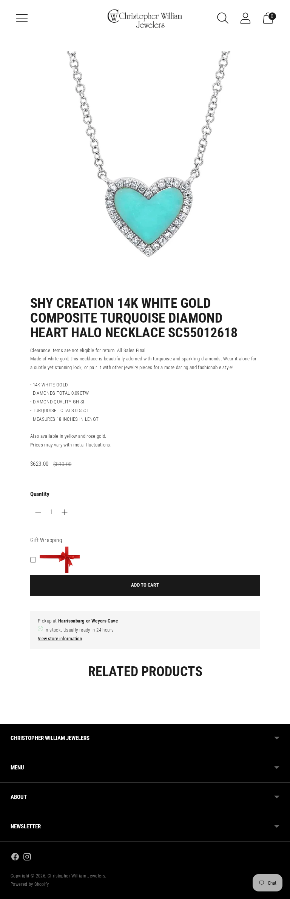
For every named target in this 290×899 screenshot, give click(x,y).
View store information (60, 638)
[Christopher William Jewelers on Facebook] (15, 858)
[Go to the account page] (245, 18)
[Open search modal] (222, 18)
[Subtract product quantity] (64, 512)
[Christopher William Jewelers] (145, 18)
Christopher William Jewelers (76, 876)
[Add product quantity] (38, 512)
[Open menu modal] (21, 18)
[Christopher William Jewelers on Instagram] (27, 858)
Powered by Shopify (30, 884)
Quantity (39, 494)
